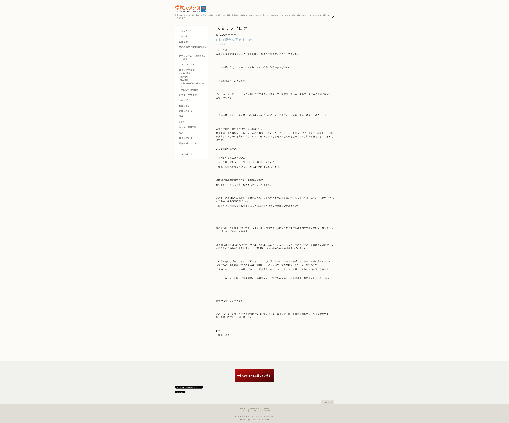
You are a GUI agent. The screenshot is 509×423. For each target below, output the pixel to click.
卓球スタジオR (248, 416)
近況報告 (184, 77)
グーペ (254, 419)
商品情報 (184, 80)
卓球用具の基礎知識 (189, 90)
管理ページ (264, 419)
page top (329, 402)
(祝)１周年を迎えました (234, 40)
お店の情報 (185, 74)
